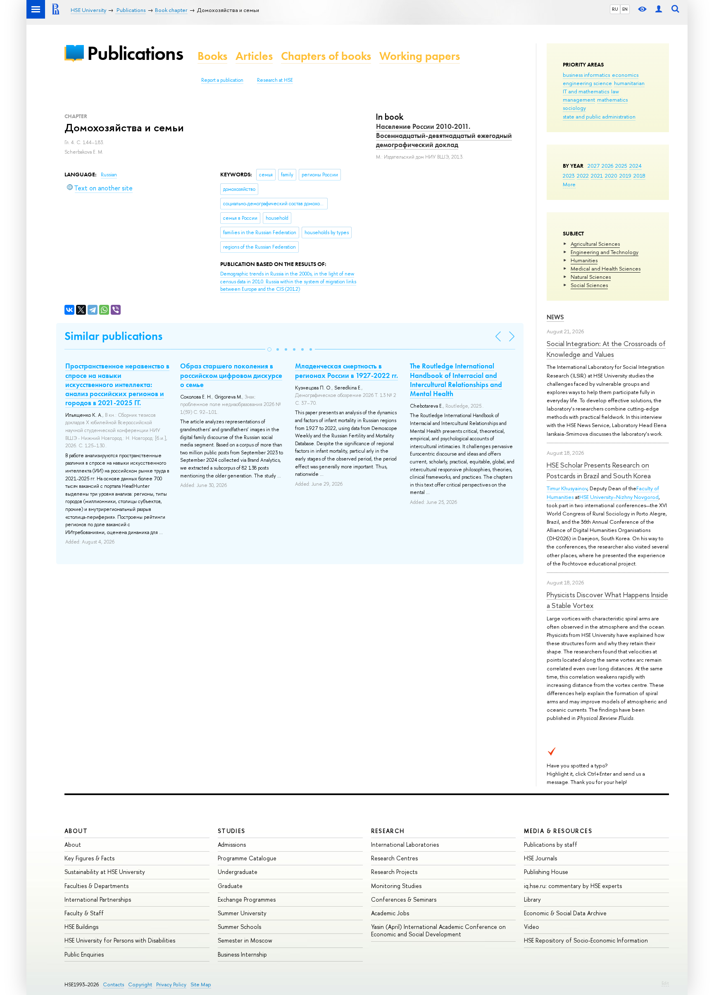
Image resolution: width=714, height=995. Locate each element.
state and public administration (599, 116)
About (76, 831)
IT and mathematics (586, 91)
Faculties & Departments (96, 886)
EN (625, 9)
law (615, 91)
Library (532, 899)
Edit (665, 983)
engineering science (587, 83)
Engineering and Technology (604, 252)
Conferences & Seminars (403, 899)
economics (625, 74)
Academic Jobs (390, 913)
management (579, 99)
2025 (621, 165)
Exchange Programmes (247, 899)
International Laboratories (405, 844)
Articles (254, 56)
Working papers (419, 56)
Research (388, 831)
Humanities (584, 260)
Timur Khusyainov (567, 488)
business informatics (586, 74)
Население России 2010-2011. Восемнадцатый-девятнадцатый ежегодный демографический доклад (444, 135)
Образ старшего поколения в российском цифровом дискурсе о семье (231, 375)
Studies (231, 831)
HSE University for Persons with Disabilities (119, 940)
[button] (269, 349)
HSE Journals (540, 858)
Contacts (113, 984)
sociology (574, 108)
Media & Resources (558, 831)
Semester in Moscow (245, 940)
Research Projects (394, 872)
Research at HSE (275, 80)
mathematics (612, 99)
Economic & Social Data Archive (565, 913)
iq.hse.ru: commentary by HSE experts (573, 886)
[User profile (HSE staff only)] (658, 9)
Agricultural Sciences (595, 243)
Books (212, 56)
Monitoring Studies (396, 886)
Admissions (232, 844)
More (569, 184)
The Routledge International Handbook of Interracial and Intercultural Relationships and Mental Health (456, 379)
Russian (109, 174)
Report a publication (222, 80)
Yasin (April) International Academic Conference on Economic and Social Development (438, 930)
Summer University (242, 913)
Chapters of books (326, 56)
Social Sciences (589, 285)
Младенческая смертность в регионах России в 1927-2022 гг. (346, 370)
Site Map (200, 984)
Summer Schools (239, 927)
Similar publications (113, 336)
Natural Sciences (591, 276)
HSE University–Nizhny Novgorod (619, 497)
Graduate (230, 886)
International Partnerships (97, 899)
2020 (611, 175)
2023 (569, 175)
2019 (625, 175)
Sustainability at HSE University (104, 872)
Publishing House (546, 872)
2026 (607, 165)
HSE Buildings (81, 927)
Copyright (140, 984)
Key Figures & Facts (89, 858)
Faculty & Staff (84, 913)
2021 (597, 175)
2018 (639, 175)
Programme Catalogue (247, 858)
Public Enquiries (84, 954)
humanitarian (629, 83)
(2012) (288, 281)
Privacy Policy (171, 984)
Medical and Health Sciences (605, 268)
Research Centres (394, 858)
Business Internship (242, 954)
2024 (635, 165)
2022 (583, 175)
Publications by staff (550, 844)
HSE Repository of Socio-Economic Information (586, 940)
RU (615, 9)
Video (531, 927)
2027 (594, 165)
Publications (135, 53)
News (555, 317)
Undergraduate (237, 872)
